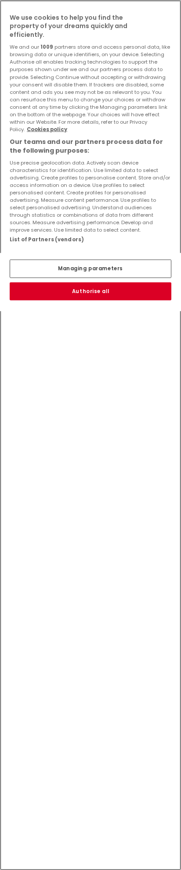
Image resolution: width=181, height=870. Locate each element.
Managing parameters (90, 268)
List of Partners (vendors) (47, 239)
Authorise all (90, 290)
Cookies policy (47, 128)
